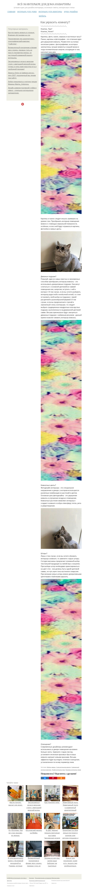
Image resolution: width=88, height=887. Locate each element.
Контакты (31, 878)
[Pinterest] (53, 778)
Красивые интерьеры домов (73, 770)
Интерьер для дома (27, 11)
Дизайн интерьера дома (58, 770)
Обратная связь (55, 878)
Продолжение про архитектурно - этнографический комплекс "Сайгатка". (21, 41)
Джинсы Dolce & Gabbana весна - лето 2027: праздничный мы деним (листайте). (22, 75)
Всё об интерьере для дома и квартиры (44, 4)
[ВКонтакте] (45, 778)
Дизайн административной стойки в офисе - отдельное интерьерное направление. (22, 90)
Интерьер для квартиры (50, 11)
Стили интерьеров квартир (63, 767)
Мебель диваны (51, 767)
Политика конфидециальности (37, 880)
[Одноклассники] (61, 778)
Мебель (42, 15)
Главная (11, 11)
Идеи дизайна (71, 11)
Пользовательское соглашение (43, 878)
